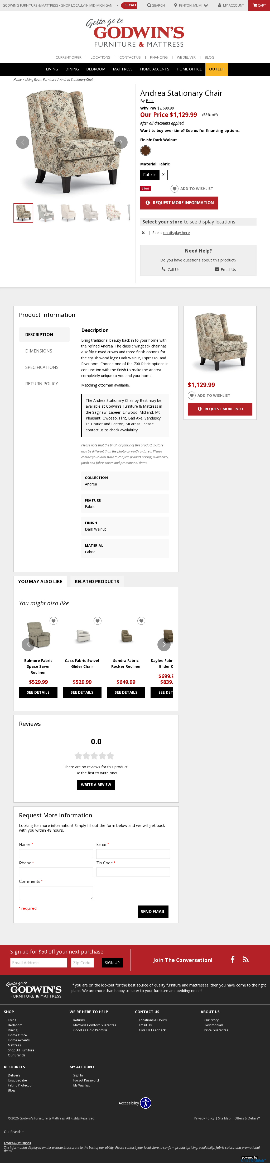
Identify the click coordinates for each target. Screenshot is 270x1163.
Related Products (97, 581)
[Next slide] (164, 644)
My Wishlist (81, 1085)
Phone (26, 863)
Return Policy (41, 384)
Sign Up (112, 962)
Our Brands (16, 1055)
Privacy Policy (204, 1118)
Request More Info (224, 409)
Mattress (123, 69)
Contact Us (130, 57)
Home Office (189, 69)
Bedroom (95, 69)
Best (150, 101)
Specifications (42, 367)
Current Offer (68, 57)
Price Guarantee (216, 1030)
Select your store (162, 221)
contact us (95, 429)
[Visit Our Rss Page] (246, 959)
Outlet (216, 69)
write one (108, 772)
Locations (100, 57)
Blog (209, 57)
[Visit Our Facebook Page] (233, 959)
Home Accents (154, 69)
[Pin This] (145, 189)
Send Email (153, 911)
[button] (121, 142)
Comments (30, 881)
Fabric (149, 174)
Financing (159, 57)
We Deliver (186, 57)
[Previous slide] (28, 644)
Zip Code (105, 863)
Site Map (224, 1118)
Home (17, 79)
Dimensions (38, 351)
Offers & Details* (247, 1118)
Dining (72, 69)
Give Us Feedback (152, 1030)
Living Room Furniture (40, 79)
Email (102, 844)
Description (39, 334)
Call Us (135, 5)
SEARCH (158, 5)
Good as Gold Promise (90, 1030)
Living (52, 69)
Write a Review (96, 784)
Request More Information (183, 203)
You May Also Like (40, 581)
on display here (176, 232)
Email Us (228, 269)
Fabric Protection (20, 1085)
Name (26, 844)
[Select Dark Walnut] (145, 150)
